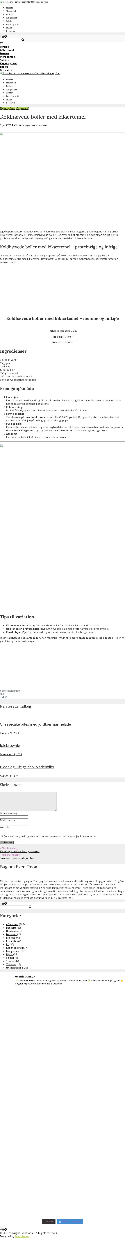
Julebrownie (10, 745)
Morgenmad (11, 18)
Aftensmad (11, 11)
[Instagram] (3, 36)
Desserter (10, 31)
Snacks (9, 28)
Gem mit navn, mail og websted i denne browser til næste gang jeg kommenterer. (50, 836)
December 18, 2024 (11, 754)
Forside (9, 8)
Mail (7, 820)
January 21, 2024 (9, 733)
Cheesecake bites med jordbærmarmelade (35, 724)
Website (4, 827)
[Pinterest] (5, 36)
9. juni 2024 (6, 125)
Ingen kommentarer (36, 125)
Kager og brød (12, 24)
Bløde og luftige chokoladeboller (27, 766)
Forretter (11, 934)
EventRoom (22, 1236)
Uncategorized (14, 967)
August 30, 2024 (9, 775)
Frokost (9, 14)
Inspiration (12, 941)
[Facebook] (1, 36)
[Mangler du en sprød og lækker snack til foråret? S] (62, 1066)
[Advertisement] (62, 287)
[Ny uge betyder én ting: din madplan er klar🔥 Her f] (12, 1019)
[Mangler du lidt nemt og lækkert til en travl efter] (88, 1056)
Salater (9, 21)
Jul (7, 944)
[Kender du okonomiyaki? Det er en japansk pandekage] (37, 1102)
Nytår (9, 954)
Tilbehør (11, 964)
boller (3, 690)
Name (8, 813)
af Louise (18, 125)
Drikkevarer (13, 931)
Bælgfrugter (14, 690)
